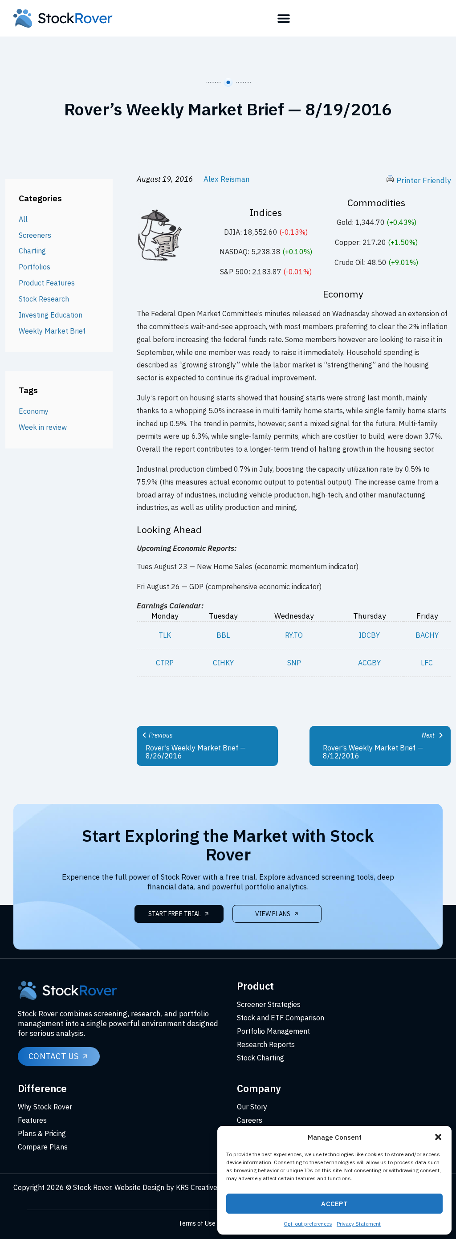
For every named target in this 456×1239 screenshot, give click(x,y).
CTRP (165, 662)
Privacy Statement (359, 1223)
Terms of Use (197, 1223)
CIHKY (223, 662)
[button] (438, 1137)
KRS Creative (196, 1187)
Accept (334, 1203)
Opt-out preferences (308, 1223)
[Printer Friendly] (390, 180)
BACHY (427, 635)
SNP (294, 662)
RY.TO (294, 635)
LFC (427, 662)
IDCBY (369, 635)
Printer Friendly (423, 180)
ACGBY (369, 662)
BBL (223, 635)
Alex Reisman (227, 179)
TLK (165, 635)
